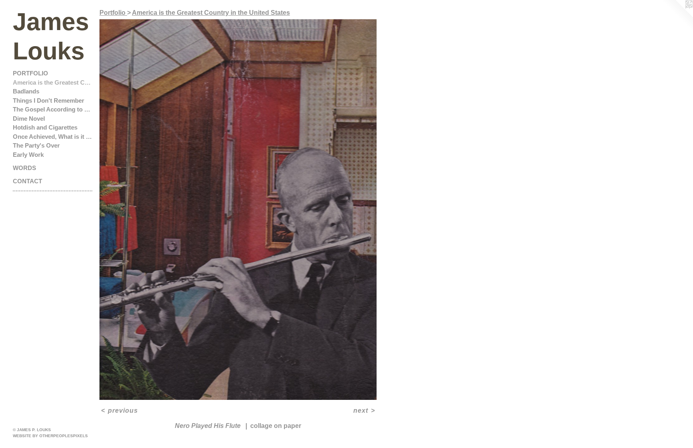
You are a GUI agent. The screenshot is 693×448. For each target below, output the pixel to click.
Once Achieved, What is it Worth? (53, 136)
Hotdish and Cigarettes (45, 127)
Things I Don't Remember (48, 100)
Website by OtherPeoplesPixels (50, 436)
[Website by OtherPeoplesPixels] (677, 16)
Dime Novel (29, 118)
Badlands (26, 91)
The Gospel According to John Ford (53, 109)
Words (24, 167)
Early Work (28, 154)
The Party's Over (36, 145)
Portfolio (30, 73)
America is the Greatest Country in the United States (53, 82)
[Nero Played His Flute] (238, 209)
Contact (27, 181)
